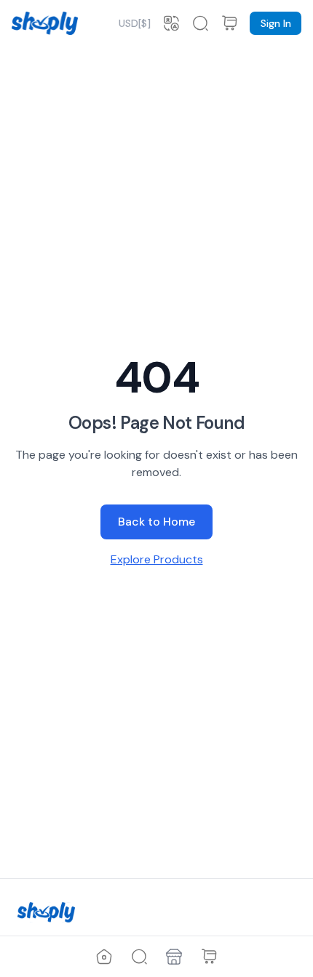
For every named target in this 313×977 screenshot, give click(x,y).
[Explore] (139, 956)
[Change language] (171, 23)
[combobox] (135, 23)
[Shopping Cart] (209, 956)
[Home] (104, 956)
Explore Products (157, 559)
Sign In (276, 23)
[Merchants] (174, 956)
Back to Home (156, 521)
